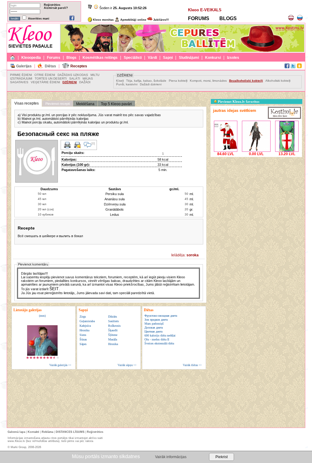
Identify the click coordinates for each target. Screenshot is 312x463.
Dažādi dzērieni (150, 84)
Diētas (50, 66)
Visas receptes (26, 103)
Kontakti (33, 431)
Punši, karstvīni (126, 84)
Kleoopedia (31, 57)
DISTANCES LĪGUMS (70, 431)
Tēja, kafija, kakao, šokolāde (146, 80)
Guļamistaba (87, 321)
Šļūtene (112, 335)
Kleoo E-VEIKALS (205, 10)
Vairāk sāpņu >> (127, 365)
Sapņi (168, 57)
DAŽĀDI (84, 82)
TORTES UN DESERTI (51, 78)
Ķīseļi (120, 80)
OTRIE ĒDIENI (44, 75)
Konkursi (213, 57)
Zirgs (83, 316)
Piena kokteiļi (178, 80)
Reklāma (47, 431)
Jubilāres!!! (160, 19)
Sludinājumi (189, 57)
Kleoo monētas (103, 19)
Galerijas (24, 66)
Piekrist (221, 457)
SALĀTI (74, 78)
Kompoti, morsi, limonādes (208, 80)
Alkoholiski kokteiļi (277, 80)
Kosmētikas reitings (100, 57)
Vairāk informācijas (170, 457)
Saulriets (113, 321)
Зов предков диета (156, 319)
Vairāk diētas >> (192, 365)
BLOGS (228, 18)
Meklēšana (85, 104)
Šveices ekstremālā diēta (159, 343)
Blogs (71, 57)
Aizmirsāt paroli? (56, 7)
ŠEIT (54, 288)
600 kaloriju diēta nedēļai (160, 335)
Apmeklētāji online (132, 19)
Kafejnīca (85, 325)
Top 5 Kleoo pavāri (116, 104)
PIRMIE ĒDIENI (21, 75)
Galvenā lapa (16, 431)
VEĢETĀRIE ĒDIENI (45, 82)
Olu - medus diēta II (156, 339)
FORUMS (198, 18)
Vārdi (152, 57)
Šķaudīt (113, 330)
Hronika (84, 330)
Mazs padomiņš (154, 323)
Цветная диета (153, 331)
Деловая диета (153, 327)
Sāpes (83, 344)
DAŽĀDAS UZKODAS (73, 75)
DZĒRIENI (69, 82)
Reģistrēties (52, 4)
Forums (53, 57)
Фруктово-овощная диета (160, 315)
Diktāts (112, 316)
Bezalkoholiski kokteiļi (246, 80)
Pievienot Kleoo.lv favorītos (238, 101)
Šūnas (83, 339)
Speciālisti (133, 57)
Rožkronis (114, 325)
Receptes (78, 66)
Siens (83, 335)
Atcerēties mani (38, 18)
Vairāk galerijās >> (60, 365)
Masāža (112, 339)
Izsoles (233, 57)
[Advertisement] (256, 196)
